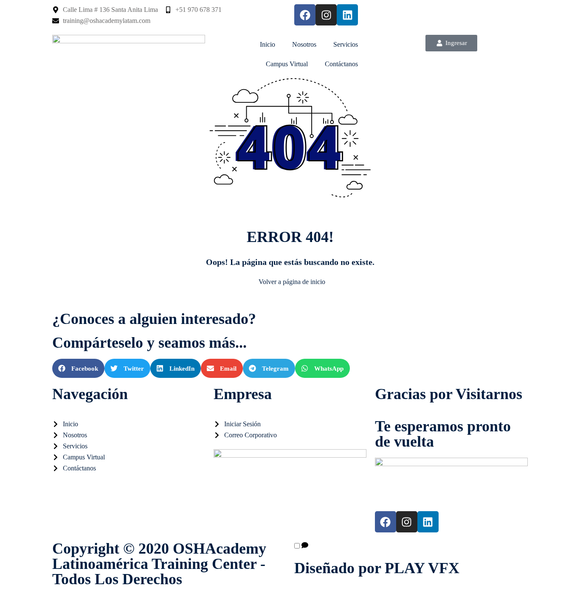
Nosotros (304, 44)
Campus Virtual (287, 64)
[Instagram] (326, 14)
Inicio (267, 44)
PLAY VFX (422, 568)
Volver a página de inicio (292, 281)
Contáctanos (341, 64)
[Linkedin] (347, 14)
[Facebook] (304, 14)
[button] (78, 368)
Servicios (345, 44)
